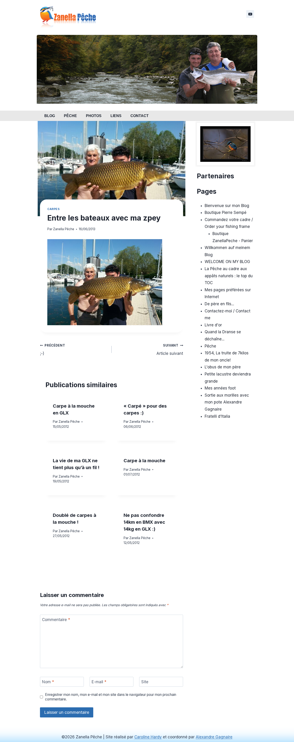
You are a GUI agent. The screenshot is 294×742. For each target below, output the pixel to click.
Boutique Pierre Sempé (225, 212)
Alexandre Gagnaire (214, 737)
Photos (94, 116)
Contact (139, 116)
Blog (49, 116)
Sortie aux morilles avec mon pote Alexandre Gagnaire (227, 402)
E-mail (99, 682)
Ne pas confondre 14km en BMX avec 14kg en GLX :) (144, 522)
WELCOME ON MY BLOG (227, 261)
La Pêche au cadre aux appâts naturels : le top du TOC (229, 275)
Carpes (53, 209)
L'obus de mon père (223, 367)
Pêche (70, 116)
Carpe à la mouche (144, 460)
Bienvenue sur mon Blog (227, 205)
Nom (48, 682)
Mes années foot (220, 388)
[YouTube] (250, 14)
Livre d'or (213, 325)
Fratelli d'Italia (217, 416)
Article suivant (169, 350)
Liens (116, 116)
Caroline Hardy (148, 737)
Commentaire (56, 619)
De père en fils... (219, 304)
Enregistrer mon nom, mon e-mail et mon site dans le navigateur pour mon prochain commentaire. (110, 696)
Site (144, 682)
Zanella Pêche (63, 229)
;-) (52, 350)
